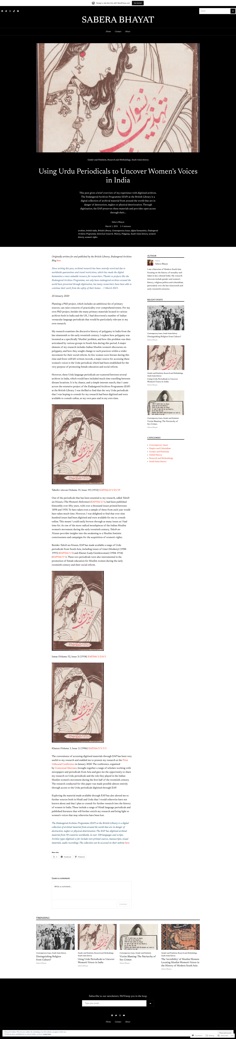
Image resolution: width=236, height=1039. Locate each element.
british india (91, 231)
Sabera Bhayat (118, 20)
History (117, 234)
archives (81, 231)
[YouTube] (18, 11)
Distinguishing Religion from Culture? (164, 337)
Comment (123, 904)
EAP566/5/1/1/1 (97, 748)
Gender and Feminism (97, 160)
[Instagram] (10, 11)
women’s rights (91, 237)
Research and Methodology (119, 160)
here (59, 260)
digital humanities (139, 231)
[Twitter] (6, 11)
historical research (105, 234)
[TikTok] (14, 11)
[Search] (232, 11)
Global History (155, 455)
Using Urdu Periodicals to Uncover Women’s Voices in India (162, 380)
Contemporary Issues (121, 231)
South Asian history (140, 160)
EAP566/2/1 (98, 502)
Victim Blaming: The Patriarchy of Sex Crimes (162, 422)
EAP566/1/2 (66, 553)
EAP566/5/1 (59, 557)
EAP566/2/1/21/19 (109, 490)
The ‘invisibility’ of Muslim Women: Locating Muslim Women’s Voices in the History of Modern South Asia (180, 962)
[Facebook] (2, 11)
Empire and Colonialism (160, 448)
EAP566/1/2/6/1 (97, 656)
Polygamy (125, 234)
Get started (138, 3)
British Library (104, 231)
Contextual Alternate (66, 768)
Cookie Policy (47, 1034)
